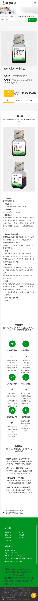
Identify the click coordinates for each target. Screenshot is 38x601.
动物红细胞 (16, 569)
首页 (3, 16)
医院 (16, 593)
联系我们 (21, 537)
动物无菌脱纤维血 (13, 572)
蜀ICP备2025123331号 (8, 597)
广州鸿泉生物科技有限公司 (23, 589)
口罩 (28, 591)
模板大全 (27, 593)
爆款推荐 (21, 535)
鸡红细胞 (15, 578)
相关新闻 (29, 100)
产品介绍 (8, 100)
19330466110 (29, 93)
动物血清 (24, 569)
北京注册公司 (8, 591)
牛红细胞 (10, 581)
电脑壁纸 (6, 593)
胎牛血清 (10, 584)
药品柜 (21, 593)
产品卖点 (19, 100)
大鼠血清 (17, 584)
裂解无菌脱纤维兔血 (16, 511)
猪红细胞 (22, 578)
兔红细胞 (17, 581)
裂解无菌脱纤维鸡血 (16, 513)
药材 (12, 593)
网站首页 (8, 532)
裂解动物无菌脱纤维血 (26, 16)
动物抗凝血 (24, 572)
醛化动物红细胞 (18, 575)
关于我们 (21, 532)
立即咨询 (8, 93)
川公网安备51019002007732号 (13, 599)
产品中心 (12, 16)
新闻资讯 (8, 537)
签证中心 (16, 591)
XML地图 (26, 599)
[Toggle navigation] (35, 3)
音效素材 (23, 591)
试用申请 (8, 540)
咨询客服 (33, 595)
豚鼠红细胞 (25, 581)
